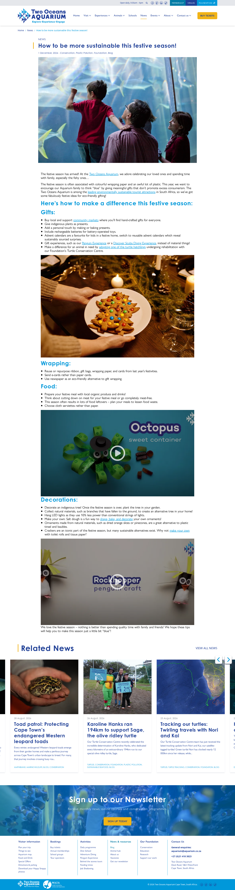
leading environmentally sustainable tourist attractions (121, 191)
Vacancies (114, 857)
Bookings (55, 841)
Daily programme (88, 847)
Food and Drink (25, 857)
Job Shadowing (86, 868)
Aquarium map (25, 854)
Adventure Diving (88, 854)
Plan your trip (24, 847)
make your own (180, 530)
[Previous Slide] (218, 660)
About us (114, 854)
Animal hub (115, 850)
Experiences (101, 15)
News (144, 15)
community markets (85, 219)
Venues (191, 2)
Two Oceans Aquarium (103, 173)
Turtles (90, 764)
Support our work (148, 857)
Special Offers (24, 861)
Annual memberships (59, 850)
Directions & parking (27, 864)
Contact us (182, 15)
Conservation (67, 53)
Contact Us (183, 841)
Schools (133, 15)
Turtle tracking (176, 767)
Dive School (85, 850)
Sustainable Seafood (97, 767)
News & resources (120, 841)
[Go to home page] (42, 15)
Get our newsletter (119, 861)
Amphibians (20, 767)
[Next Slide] (228, 660)
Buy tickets (55, 847)
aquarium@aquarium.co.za (186, 851)
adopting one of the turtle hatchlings (122, 246)
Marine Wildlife (34, 767)
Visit (87, 15)
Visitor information (29, 841)
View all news (206, 648)
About (167, 15)
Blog (110, 53)
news (42, 39)
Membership (178, 2)
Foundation (206, 2)
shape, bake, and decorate (116, 518)
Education (144, 850)
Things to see (24, 850)
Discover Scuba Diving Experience (134, 243)
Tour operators (57, 857)
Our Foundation (149, 841)
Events (154, 15)
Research (144, 854)
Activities (85, 841)
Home (76, 15)
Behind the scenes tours (91, 861)
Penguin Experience (94, 243)
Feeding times (86, 864)
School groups (56, 854)
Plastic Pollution (84, 53)
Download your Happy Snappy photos (32, 870)
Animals (118, 15)
